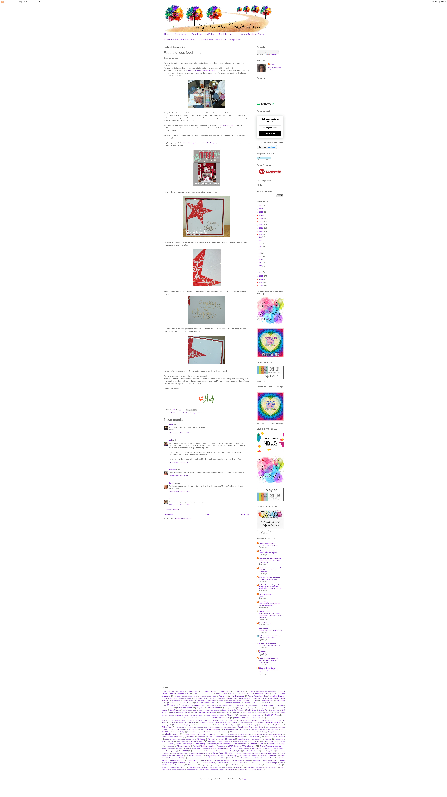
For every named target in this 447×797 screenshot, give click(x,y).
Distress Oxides (241, 718)
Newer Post (168, 514)
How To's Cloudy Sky (260, 732)
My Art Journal (254, 741)
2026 (261, 206)
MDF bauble (201, 739)
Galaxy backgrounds (205, 725)
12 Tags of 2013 (209, 691)
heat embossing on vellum (199, 767)
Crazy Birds (247, 712)
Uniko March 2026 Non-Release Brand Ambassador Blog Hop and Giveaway (270, 615)
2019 (261, 225)
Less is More (253, 736)
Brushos (246, 700)
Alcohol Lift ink (193, 696)
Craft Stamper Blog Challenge (180, 712)
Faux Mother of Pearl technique (226, 722)
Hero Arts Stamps (222, 732)
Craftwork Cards (224, 712)
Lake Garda (200, 736)
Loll (170, 440)
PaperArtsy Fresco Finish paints (220, 744)
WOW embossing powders (241, 760)
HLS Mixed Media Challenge (234, 729)
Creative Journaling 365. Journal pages (188, 715)
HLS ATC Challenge (177, 729)
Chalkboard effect (252, 705)
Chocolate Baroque (266, 705)
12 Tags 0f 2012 (193, 691)
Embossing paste (177, 722)
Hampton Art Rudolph (179, 732)
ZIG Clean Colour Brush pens (173, 765)
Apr (260, 262)
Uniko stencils (193, 760)
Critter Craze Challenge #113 (268, 553)
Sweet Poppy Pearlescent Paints (215, 751)
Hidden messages (235, 732)
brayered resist (213, 765)
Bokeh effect (201, 700)
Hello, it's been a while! (267, 638)
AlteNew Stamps (238, 696)
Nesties (171, 744)
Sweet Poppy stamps (269, 753)
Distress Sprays (270, 718)
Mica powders (212, 741)
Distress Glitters (256, 715)
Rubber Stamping (207, 746)
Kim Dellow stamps (167, 736)
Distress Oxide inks (221, 718)
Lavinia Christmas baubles (222, 736)
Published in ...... (227, 34)
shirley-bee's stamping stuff (270, 568)
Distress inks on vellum (178, 720)
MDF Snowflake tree (188, 739)
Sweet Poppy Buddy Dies (234, 751)
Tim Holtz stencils (194, 756)
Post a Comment (172, 510)
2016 (261, 234)
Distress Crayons (244, 715)
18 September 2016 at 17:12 (179, 433)
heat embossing (177, 767)
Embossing (232, 720)
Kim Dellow (263, 628)
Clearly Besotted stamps (245, 708)
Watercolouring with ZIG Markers (274, 760)
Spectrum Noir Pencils (226, 748)
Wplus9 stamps (271, 763)
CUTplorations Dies (197, 705)
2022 (261, 215)
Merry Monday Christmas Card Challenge (199, 143)
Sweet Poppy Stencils (222, 753)
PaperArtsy (263, 602)
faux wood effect (270, 765)
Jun (260, 256)
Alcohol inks (223, 696)
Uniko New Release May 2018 (237, 758)
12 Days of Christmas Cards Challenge (173, 691)
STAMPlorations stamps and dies (171, 748)
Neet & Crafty (264, 611)
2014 (261, 279)
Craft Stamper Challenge (204, 712)
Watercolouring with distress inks (175, 763)
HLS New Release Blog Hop (257, 729)
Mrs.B (171, 424)
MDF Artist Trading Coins (172, 739)
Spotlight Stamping (244, 748)
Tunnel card (263, 755)
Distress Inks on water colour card (171, 718)
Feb (260, 269)
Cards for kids (240, 705)
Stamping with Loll (266, 551)
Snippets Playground (209, 748)
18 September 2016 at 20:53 (179, 462)
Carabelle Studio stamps (226, 705)
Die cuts (230, 715)
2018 (261, 228)
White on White (223, 763)
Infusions (186, 734)
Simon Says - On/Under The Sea (270, 589)
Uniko (180, 758)
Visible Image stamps (221, 760)
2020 (261, 221)
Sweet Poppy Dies (267, 751)
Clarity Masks (200, 708)
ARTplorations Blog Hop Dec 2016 (240, 693)
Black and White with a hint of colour (266, 698)
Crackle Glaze (251, 710)
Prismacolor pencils (183, 746)
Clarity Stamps (213, 708)
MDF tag (220, 739)
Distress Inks (271, 715)
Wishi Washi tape (245, 762)
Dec (260, 237)
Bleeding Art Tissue (189, 700)
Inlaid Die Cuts (214, 734)
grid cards (165, 767)
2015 (261, 276)
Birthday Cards (231, 698)
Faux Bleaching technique (206, 722)
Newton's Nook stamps (184, 744)
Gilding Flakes (167, 727)
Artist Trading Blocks (185, 698)
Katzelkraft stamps (276, 734)
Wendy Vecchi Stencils (195, 762)
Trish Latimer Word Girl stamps (248, 755)
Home (167, 34)
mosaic (281, 767)
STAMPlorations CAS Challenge (241, 746)
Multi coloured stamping (240, 741)
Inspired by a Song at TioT (268, 579)
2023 (261, 212)
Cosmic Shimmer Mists (189, 710)
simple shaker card (192, 769)
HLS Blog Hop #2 (194, 729)
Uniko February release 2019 (214, 758)
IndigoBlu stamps (171, 734)
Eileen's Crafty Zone (267, 668)
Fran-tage (165, 725)
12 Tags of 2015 (240, 691)
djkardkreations (265, 594)
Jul (260, 253)
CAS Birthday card (267, 700)
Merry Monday (190, 413)
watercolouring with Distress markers (250, 769)
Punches (196, 746)
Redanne (172, 469)
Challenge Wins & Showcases (179, 39)
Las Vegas (209, 736)
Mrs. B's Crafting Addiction (269, 577)
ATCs (275, 693)
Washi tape (256, 760)
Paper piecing (200, 744)
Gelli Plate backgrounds (230, 725)
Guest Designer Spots (252, 34)
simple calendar (166, 769)
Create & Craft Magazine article (263, 712)
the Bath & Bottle (226, 125)
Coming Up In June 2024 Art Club (270, 630)
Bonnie (171, 483)
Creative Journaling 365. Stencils (214, 715)
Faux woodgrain (258, 722)
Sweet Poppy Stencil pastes (200, 753)
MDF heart (211, 739)
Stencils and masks (197, 751)
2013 (261, 282)
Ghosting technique (276, 725)
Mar (260, 266)
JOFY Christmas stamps (230, 734)
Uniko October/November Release (262, 758)
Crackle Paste (275, 710)
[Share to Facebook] (194, 410)
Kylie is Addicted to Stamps (270, 636)
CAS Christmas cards (177, 413)
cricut (260, 765)
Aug (260, 250)
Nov (260, 240)
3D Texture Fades (208, 693)
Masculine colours (257, 739)
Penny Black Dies (256, 744)
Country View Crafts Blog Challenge (209, 710)
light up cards (227, 767)
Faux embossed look (246, 722)
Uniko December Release (194, 758)
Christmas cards (184, 708)
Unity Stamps (207, 760)
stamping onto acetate (216, 769)
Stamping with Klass (267, 543)
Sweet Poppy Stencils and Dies (248, 753)
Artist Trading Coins (200, 698)
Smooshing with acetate (192, 748)
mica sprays (249, 767)
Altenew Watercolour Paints (257, 696)
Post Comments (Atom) (182, 518)
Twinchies (272, 756)
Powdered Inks (170, 746)
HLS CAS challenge (210, 729)
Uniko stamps (177, 760)
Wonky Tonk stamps (258, 762)
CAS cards (170, 705)
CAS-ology (184, 705)
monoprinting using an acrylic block (266, 767)
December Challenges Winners (269, 645)
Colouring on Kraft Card (265, 708)
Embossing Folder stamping (248, 720)
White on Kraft (209, 763)
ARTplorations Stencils (261, 694)
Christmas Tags (167, 708)
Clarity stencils (230, 708)
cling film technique (235, 765)
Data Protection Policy (203, 34)
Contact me (181, 34)
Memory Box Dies (168, 741)
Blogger (244, 779)
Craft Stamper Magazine (268, 658)
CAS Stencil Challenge (253, 703)
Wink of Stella (234, 762)
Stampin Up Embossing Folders (274, 748)
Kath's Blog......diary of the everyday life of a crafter (269, 586)
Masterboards (279, 739)
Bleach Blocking (175, 700)
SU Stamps (200, 413)
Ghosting (253, 725)
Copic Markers (175, 710)
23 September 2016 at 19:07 (179, 505)
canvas (223, 765)
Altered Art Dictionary (277, 696)
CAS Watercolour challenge (275, 703)
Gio (170, 499)
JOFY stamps (245, 734)
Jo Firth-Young (265, 623)
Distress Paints (258, 718)
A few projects (264, 653)
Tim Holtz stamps (176, 755)
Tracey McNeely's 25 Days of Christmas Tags (221, 756)
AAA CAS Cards (221, 694)
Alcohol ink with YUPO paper (208, 696)
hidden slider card (215, 767)
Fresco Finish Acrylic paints (183, 725)
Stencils (184, 751)
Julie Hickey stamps (261, 734)
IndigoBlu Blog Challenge (276, 732)
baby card (204, 765)
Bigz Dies (221, 698)
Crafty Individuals (236, 712)
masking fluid (237, 767)
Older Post (245, 514)
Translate (274, 55)
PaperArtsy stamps (240, 744)
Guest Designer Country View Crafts (250, 727)
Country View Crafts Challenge (232, 710)
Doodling (190, 720)
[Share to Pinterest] (196, 410)
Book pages (212, 700)
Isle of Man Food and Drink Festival (201, 70)
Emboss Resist (218, 720)
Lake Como (190, 737)
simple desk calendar (179, 769)
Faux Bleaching (190, 722)
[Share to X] (192, 410)
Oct (260, 243)
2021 (261, 218)
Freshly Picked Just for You (268, 545)
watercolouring (230, 769)
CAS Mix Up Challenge (230, 703)
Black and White (245, 698)
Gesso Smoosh (243, 725)
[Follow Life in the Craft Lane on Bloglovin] (267, 148)
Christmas (279, 705)
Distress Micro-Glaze (204, 718)
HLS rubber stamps (273, 729)
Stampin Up (256, 748)
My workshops (267, 741)
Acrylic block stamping (180, 696)
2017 (261, 231)
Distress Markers (189, 718)
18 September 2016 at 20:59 (179, 476)
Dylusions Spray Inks (203, 720)
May (260, 259)
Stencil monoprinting (169, 751)
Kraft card (178, 737)
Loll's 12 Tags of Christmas (275, 737)
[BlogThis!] (189, 410)
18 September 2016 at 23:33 (179, 491)
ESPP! (261, 596)
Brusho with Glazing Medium (233, 700)
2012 (261, 285)
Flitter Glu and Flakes (274, 722)
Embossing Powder (267, 720)
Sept (260, 247)
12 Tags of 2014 (225, 691)
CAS (255, 700)
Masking (268, 739)
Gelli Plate (217, 725)
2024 (261, 209)
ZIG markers (192, 765)
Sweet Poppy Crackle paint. (251, 751)
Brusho (221, 700)
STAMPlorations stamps (270, 746)
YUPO (281, 762)
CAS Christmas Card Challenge (179, 703)
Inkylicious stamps (198, 734)
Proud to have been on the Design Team (220, 39)
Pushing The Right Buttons (270, 558)
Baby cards (213, 698)
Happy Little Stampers (268, 643)
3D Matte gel (196, 693)
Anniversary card (170, 698)
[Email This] (187, 410)
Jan (260, 272)
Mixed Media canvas (226, 741)
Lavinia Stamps (238, 737)
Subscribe (270, 133)
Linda (272, 64)
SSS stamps (221, 746)
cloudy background (250, 765)
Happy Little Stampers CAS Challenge (200, 732)
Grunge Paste (192, 727)
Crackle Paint (263, 710)
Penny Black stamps (276, 744)
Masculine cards (243, 739)
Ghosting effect (262, 725)
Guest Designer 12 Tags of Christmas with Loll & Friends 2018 (216, 727)
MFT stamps (230, 739)
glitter (280, 765)
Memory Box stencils (182, 741)
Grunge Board (181, 727)
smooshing (204, 769)
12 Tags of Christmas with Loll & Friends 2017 (262, 691)
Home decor (247, 732)
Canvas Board (212, 705)
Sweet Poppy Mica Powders (180, 753)
